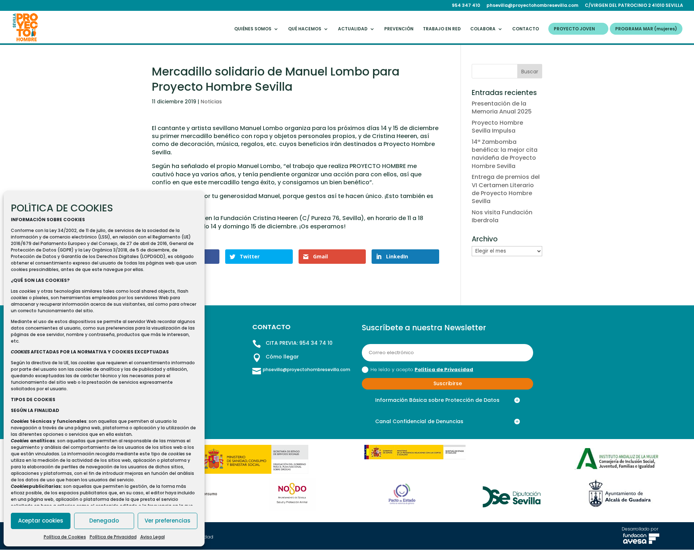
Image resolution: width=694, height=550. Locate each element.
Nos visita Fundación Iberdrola (502, 216)
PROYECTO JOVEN (574, 29)
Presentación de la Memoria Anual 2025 (502, 107)
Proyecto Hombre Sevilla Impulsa (497, 127)
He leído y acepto (421, 369)
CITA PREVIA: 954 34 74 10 (299, 343)
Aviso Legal (152, 537)
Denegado (104, 520)
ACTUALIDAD (353, 29)
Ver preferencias (167, 520)
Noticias (211, 101)
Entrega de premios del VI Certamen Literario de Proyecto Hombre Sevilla (506, 189)
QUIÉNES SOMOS (252, 29)
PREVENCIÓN (399, 29)
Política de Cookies (65, 537)
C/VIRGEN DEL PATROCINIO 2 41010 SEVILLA (634, 5)
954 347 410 (466, 5)
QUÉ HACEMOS (304, 29)
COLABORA (483, 29)
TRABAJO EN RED (442, 29)
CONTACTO (525, 29)
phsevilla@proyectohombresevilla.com (532, 5)
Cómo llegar (282, 356)
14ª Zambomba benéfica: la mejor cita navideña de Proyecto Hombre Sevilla (504, 154)
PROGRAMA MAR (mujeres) (646, 29)
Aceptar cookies (40, 520)
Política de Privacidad (113, 537)
